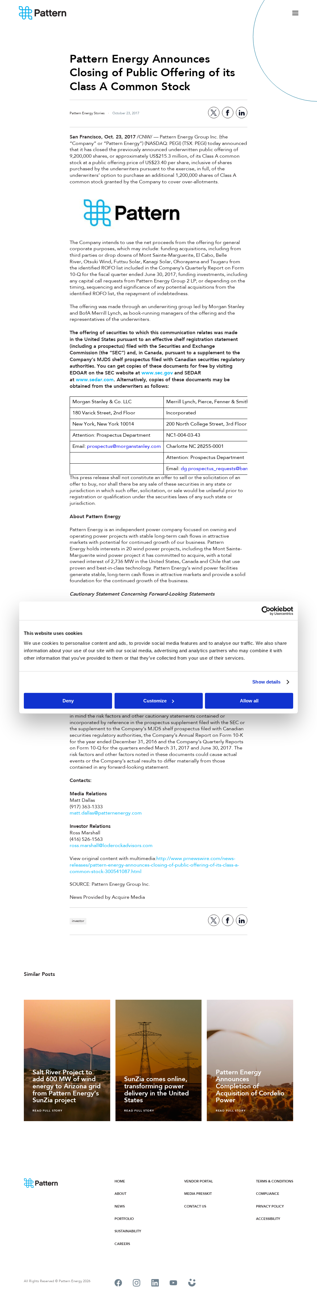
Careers (122, 1244)
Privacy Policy (270, 1206)
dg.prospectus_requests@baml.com (221, 468)
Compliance (267, 1194)
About (120, 1194)
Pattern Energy (43, 13)
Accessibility (268, 1219)
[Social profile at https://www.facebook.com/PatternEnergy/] (118, 1283)
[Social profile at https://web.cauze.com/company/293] (192, 1283)
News (120, 1206)
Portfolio (124, 1219)
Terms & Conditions (274, 1181)
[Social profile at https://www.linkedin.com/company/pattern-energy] (155, 1283)
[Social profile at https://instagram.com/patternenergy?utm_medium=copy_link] (136, 1283)
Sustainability (128, 1231)
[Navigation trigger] (295, 13)
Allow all (249, 700)
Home (120, 1181)
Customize (155, 700)
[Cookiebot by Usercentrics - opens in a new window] (266, 610)
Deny (68, 700)
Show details (266, 681)
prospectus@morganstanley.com (124, 446)
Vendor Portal (198, 1181)
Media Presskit (198, 1194)
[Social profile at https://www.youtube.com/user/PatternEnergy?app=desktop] (173, 1283)
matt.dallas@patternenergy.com (106, 813)
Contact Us (195, 1206)
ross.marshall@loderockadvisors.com (111, 845)
